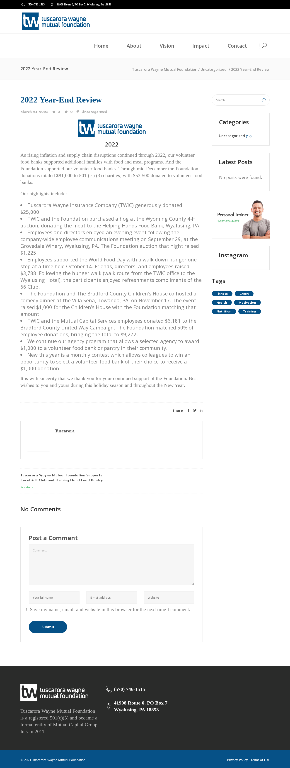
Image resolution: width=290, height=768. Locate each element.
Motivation (247, 302)
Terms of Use (260, 760)
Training (249, 311)
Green (244, 294)
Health (222, 302)
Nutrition (224, 311)
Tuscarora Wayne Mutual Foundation (164, 69)
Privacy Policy (237, 760)
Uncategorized (214, 69)
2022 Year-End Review (61, 99)
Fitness (222, 294)
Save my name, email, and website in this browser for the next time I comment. (110, 609)
